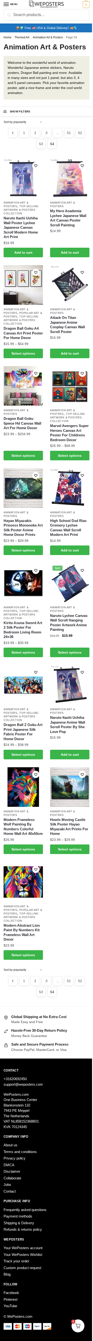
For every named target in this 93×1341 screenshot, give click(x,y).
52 (80, 133)
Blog (7, 1274)
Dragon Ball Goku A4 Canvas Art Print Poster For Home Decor (23, 333)
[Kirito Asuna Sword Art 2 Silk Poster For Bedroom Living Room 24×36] (23, 583)
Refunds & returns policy (23, 1229)
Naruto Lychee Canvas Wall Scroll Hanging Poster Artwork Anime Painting (69, 623)
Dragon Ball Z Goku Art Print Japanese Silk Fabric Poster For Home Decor (23, 732)
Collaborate (12, 1178)
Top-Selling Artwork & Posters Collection (21, 210)
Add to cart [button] (23, 252)
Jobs (7, 1185)
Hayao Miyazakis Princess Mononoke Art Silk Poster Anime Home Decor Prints (23, 528)
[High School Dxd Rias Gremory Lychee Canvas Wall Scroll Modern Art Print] (69, 488)
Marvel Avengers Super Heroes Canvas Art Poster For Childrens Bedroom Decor (69, 433)
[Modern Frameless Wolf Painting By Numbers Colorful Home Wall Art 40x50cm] (23, 787)
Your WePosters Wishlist (23, 1255)
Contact (10, 1191)
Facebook (11, 1293)
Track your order (16, 1261)
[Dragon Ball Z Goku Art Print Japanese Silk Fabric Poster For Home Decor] (23, 685)
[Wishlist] (35, 165)
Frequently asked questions (25, 1210)
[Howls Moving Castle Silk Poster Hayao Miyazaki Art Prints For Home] (69, 787)
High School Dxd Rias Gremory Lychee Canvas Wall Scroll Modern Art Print (68, 528)
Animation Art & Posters (48, 37)
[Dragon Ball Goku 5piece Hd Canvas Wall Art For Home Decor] (23, 386)
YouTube (10, 1306)
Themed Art (22, 37)
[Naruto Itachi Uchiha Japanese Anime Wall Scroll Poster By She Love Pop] (69, 685)
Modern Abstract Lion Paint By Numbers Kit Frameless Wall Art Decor (22, 932)
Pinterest (10, 1299)
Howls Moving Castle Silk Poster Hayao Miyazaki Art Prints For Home (69, 827)
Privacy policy (15, 1158)
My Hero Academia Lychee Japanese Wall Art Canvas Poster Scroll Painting (68, 218)
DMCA (9, 1165)
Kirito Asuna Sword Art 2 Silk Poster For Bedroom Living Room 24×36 (23, 630)
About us (10, 1145)
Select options (23, 353)
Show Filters (20, 111)
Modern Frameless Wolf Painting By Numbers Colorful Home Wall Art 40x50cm (23, 827)
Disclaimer (12, 1171)
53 (41, 144)
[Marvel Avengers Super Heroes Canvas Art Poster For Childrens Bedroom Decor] (69, 386)
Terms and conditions (20, 1152)
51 (69, 133)
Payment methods (18, 1216)
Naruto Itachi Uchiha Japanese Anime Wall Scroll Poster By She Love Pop (67, 724)
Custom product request (22, 1268)
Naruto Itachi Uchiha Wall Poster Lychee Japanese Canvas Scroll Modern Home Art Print (21, 227)
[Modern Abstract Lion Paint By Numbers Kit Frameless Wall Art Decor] (23, 882)
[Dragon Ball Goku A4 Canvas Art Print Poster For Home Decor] (23, 285)
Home (7, 37)
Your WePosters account (23, 1248)
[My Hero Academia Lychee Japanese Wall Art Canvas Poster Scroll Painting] (69, 178)
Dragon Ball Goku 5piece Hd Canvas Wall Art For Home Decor (22, 423)
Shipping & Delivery (19, 1223)
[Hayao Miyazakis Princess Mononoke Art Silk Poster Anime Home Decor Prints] (23, 488)
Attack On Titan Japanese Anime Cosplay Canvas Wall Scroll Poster (67, 325)
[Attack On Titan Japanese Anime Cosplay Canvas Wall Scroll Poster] (69, 285)
